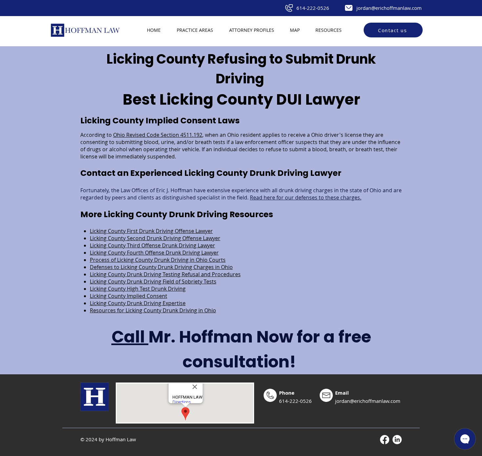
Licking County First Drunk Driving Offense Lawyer (151, 231)
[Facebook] (384, 439)
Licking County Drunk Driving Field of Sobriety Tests (153, 281)
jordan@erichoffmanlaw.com (389, 8)
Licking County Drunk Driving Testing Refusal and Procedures (165, 274)
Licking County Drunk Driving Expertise (138, 303)
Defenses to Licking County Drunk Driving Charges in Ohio (161, 267)
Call (130, 336)
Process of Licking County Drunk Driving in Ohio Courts (158, 259)
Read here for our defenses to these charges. (305, 197)
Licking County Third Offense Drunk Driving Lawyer (152, 245)
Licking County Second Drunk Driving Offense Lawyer (155, 238)
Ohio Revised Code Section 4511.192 (157, 134)
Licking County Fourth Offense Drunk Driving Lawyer (154, 252)
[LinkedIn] (397, 439)
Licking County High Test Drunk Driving (138, 288)
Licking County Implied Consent (128, 296)
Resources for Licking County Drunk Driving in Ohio (153, 310)
